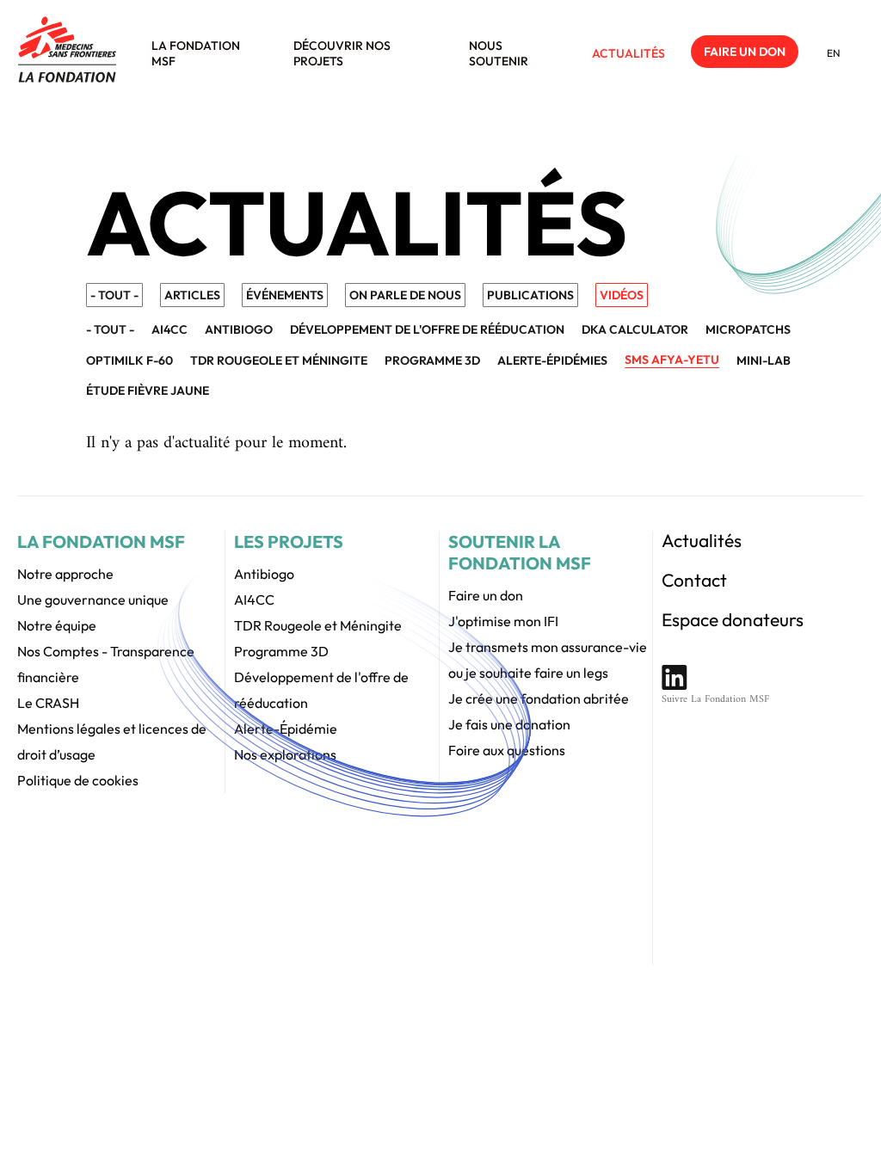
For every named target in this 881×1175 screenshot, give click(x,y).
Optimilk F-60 (129, 360)
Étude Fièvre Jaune (147, 390)
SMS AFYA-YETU (672, 359)
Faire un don (745, 51)
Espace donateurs (733, 619)
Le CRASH (48, 702)
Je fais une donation (509, 724)
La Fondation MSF (195, 53)
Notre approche (65, 573)
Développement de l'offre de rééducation (427, 329)
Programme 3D (432, 360)
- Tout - (114, 295)
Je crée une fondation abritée (538, 698)
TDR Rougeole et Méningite (318, 625)
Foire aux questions (506, 750)
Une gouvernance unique (93, 599)
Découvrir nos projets (342, 53)
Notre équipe (56, 625)
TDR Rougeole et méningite (278, 360)
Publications (530, 295)
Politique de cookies (78, 780)
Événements (284, 295)
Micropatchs (748, 329)
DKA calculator (635, 329)
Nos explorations (285, 754)
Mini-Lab (763, 360)
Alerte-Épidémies (552, 360)
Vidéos (622, 295)
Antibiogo (239, 329)
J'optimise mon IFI (503, 621)
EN (834, 52)
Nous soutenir (498, 53)
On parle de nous (405, 295)
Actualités (628, 53)
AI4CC (169, 329)
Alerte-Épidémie (285, 728)
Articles (192, 295)
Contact (694, 580)
